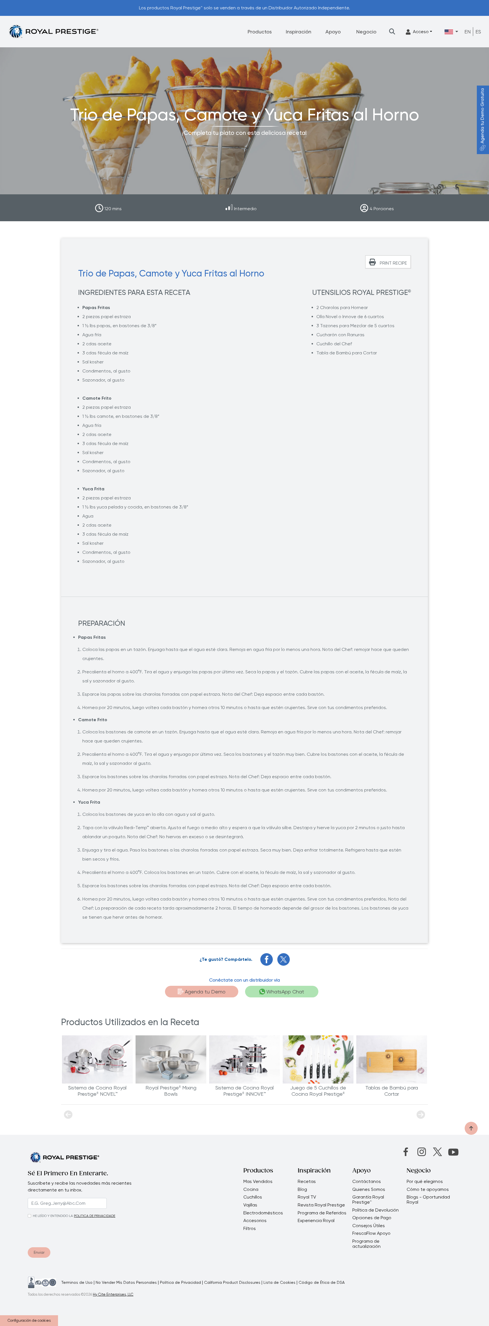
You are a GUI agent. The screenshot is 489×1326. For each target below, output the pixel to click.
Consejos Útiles (368, 1225)
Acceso (421, 31)
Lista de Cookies (279, 1282)
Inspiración (298, 32)
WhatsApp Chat (285, 992)
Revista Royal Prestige (321, 1205)
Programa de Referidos (322, 1213)
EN (467, 32)
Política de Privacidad (180, 1282)
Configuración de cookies (29, 1320)
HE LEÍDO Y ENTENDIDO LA (53, 1216)
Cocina (250, 1189)
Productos (260, 32)
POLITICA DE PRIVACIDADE (94, 1216)
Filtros (249, 1228)
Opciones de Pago (371, 1217)
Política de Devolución (375, 1210)
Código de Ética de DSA (322, 1282)
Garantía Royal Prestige (368, 1199)
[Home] (53, 31)
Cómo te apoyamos (428, 1189)
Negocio (366, 32)
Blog (302, 1189)
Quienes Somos (368, 1189)
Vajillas (250, 1205)
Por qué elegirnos (425, 1181)
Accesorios (255, 1220)
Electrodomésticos (263, 1213)
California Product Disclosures (232, 1282)
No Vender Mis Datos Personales (126, 1282)
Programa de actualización (366, 1244)
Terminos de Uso (77, 1282)
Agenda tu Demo (205, 992)
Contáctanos (366, 1181)
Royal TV (307, 1197)
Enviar (39, 1252)
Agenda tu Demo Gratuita (482, 116)
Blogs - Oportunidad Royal (428, 1199)
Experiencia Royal (316, 1220)
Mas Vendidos (258, 1181)
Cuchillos (252, 1197)
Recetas (307, 1181)
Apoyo (333, 32)
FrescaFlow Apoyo (371, 1233)
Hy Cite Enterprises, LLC (113, 1294)
